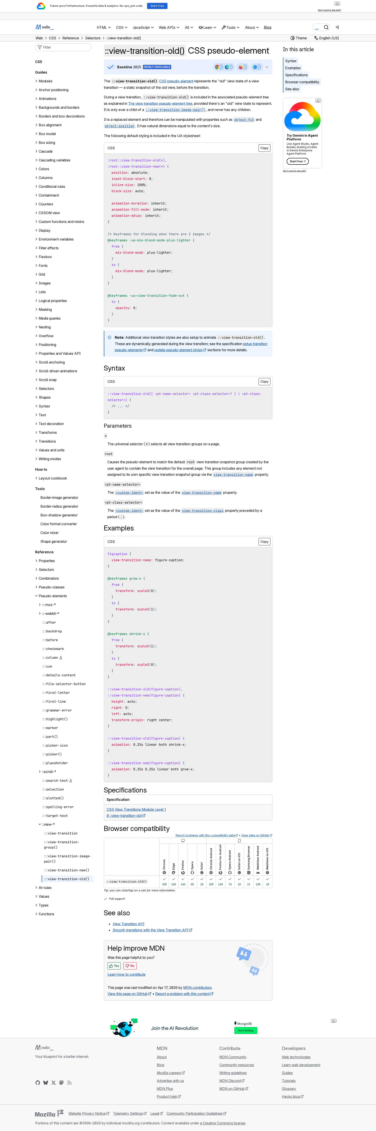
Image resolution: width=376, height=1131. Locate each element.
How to (41, 469)
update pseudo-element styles (178, 350)
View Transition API (128, 924)
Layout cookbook (53, 478)
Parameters (118, 426)
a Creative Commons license (222, 1123)
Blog (267, 27)
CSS (162, 81)
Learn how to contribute (127, 974)
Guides (41, 72)
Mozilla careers (169, 1073)
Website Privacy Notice (87, 1113)
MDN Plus (165, 1088)
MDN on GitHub (232, 1088)
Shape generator (53, 541)
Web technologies (296, 1057)
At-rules (45, 887)
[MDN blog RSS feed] (69, 1082)
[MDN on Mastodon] (61, 1082)
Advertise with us (170, 1081)
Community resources (236, 1065)
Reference (44, 552)
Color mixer (49, 532)
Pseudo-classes (52, 587)
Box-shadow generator (58, 515)
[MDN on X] (53, 1082)
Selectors (46, 569)
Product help (167, 1096)
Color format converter (58, 524)
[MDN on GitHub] (37, 1082)
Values (44, 896)
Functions (46, 914)
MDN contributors (197, 987)
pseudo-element (180, 81)
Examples (293, 68)
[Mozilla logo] (49, 1113)
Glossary (289, 1088)
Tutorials (289, 1081)
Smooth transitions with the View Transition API (151, 930)
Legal (154, 1113)
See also (292, 89)
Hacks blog (291, 1096)
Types (44, 905)
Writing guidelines (233, 1073)
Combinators (49, 578)
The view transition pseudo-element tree (160, 103)
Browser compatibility (302, 82)
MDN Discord (230, 1081)
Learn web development (301, 1065)
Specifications (296, 75)
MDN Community (232, 1057)
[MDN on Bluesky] (45, 1082)
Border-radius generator (59, 506)
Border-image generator (59, 497)
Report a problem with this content (182, 994)
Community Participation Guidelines (195, 1113)
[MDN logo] (44, 1047)
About (162, 1057)
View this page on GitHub (128, 994)
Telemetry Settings (128, 1113)
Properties (47, 561)
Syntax (291, 61)
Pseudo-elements (53, 596)
